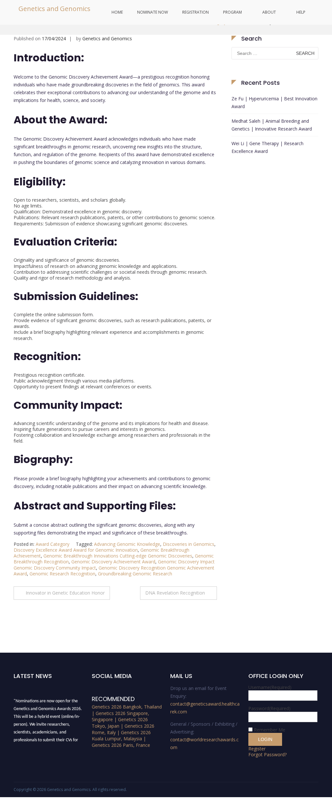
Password (269, 708)
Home (117, 12)
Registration (195, 12)
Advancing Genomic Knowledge (127, 544)
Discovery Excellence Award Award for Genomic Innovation (76, 550)
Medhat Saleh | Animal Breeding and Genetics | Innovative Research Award (271, 125)
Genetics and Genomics (54, 8)
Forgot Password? (267, 754)
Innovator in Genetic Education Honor (65, 593)
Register (257, 749)
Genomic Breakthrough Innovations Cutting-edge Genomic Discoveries (117, 556)
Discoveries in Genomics (188, 544)
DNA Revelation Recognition (175, 593)
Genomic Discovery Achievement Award (113, 561)
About (269, 12)
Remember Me (269, 730)
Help (300, 12)
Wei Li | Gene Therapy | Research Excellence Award (267, 147)
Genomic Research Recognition (62, 574)
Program (232, 12)
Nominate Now (152, 12)
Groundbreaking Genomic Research (135, 574)
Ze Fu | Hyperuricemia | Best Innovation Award (274, 102)
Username (269, 687)
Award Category (52, 544)
